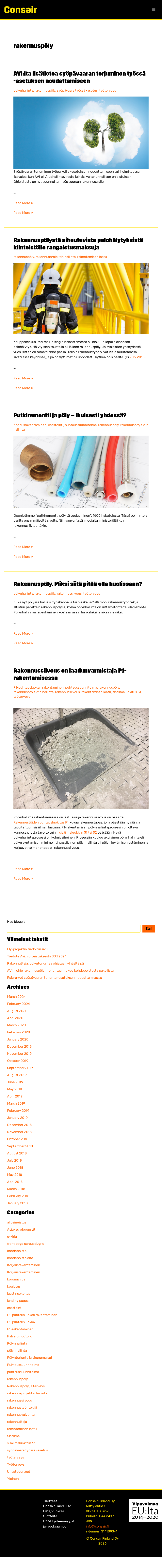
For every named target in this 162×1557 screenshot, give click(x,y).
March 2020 (16, 1025)
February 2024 (18, 1004)
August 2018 (17, 1153)
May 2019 (14, 1089)
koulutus (14, 1286)
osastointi (55, 425)
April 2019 (15, 1096)
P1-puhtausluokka (21, 1322)
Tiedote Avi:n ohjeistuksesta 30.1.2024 (37, 956)
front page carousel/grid (25, 1244)
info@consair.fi (97, 1526)
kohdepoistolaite (20, 1258)
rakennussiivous (69, 593)
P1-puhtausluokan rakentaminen (38, 687)
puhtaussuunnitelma (81, 425)
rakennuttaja (17, 1422)
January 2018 (17, 1203)
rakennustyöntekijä (22, 1407)
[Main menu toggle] (153, 9)
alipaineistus (16, 1222)
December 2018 (19, 1125)
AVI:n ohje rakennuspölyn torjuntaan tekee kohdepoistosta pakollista (60, 970)
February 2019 (18, 1111)
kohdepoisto (16, 1251)
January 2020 (17, 1039)
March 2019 (16, 1103)
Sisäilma (13, 1436)
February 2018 (18, 1196)
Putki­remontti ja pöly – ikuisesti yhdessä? (69, 416)
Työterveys (15, 1464)
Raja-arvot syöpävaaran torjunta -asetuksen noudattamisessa (54, 978)
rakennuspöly (45, 90)
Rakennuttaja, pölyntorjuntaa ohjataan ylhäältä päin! (47, 963)
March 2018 (16, 1189)
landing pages (17, 1301)
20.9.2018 (136, 357)
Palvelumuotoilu (19, 1336)
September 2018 (20, 1146)
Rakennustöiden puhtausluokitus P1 (41, 822)
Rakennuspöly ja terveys (26, 1386)
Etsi (149, 929)
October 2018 (17, 1139)
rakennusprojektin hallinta (56, 257)
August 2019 (17, 1075)
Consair (57, 1506)
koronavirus (16, 1279)
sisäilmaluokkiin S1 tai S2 (78, 832)
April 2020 (15, 1018)
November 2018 (19, 1132)
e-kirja (12, 1237)
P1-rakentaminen (20, 1329)
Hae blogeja (16, 922)
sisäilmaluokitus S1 (127, 692)
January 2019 (17, 1118)
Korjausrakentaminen (29, 425)
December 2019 (19, 1046)
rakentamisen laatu (92, 257)
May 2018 (14, 1175)
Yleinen (13, 1479)
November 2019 (19, 1054)
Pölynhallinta (17, 1343)
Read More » (23, 203)
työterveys (107, 90)
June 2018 (15, 1167)
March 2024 (16, 997)
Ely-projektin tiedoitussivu (27, 949)
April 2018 (15, 1182)
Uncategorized (18, 1472)
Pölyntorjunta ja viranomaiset (29, 1358)
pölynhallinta (23, 90)
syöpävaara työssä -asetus (77, 90)
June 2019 (15, 1082)
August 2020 (17, 1011)
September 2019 (20, 1068)
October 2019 (17, 1061)
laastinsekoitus (18, 1293)
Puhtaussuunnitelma (23, 1365)
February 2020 (18, 1032)
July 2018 (14, 1160)
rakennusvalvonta (21, 1415)
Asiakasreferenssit (21, 1229)
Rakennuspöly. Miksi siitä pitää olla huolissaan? (77, 584)
